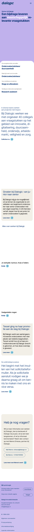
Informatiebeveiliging (7, 526)
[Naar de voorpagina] (8, 3)
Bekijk (3, 266)
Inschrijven (27, 489)
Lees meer (6, 218)
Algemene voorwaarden (8, 518)
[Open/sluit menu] (31, 3)
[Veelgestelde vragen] (17, 290)
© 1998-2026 (5, 514)
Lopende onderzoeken (8, 530)
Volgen (28, 495)
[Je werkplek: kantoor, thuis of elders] (17, 245)
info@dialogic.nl (6, 506)
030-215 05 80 (5, 504)
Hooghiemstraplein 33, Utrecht (10, 503)
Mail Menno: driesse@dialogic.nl (16, 449)
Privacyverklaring (6, 522)
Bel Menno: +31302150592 (14, 455)
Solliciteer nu (5, 139)
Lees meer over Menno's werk (13, 462)
